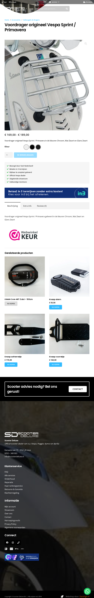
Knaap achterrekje (13, 356)
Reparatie (9, 482)
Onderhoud (10, 479)
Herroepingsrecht (12, 520)
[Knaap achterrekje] (25, 334)
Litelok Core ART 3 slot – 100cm (19, 299)
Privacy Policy (10, 524)
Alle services (10, 475)
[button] (54, 2)
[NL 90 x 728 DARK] (47, 193)
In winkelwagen (25, 155)
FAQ (6, 472)
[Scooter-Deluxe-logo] (13, 8)
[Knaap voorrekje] (69, 334)
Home (7, 20)
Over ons (8, 513)
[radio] (26, 147)
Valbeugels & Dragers (31, 20)
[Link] (22, 549)
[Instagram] (44, 2)
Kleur (7, 146)
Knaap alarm (55, 299)
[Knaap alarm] (69, 276)
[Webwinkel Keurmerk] (23, 239)
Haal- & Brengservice (14, 486)
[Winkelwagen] (89, 8)
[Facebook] (7, 542)
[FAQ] (6, 549)
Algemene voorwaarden (15, 527)
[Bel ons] (18, 542)
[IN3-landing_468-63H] (47, 557)
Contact (8, 517)
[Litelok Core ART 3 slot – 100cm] (25, 276)
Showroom (9, 510)
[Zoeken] (67, 8)
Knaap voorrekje (56, 356)
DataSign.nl (84, 596)
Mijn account (10, 506)
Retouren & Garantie (14, 489)
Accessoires (16, 20)
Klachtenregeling (12, 493)
